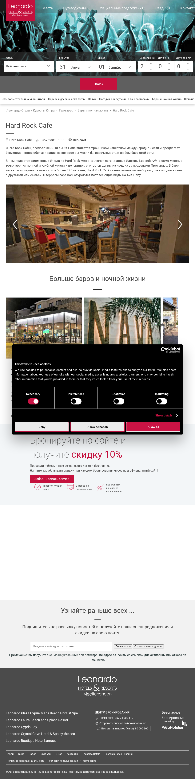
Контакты (72, 754)
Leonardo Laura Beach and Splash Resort (37, 720)
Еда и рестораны (138, 99)
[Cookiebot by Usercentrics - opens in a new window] (163, 350)
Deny (41, 426)
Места (47, 8)
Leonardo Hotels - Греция (119, 754)
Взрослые (148, 57)
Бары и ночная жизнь (166, 99)
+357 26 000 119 (123, 717)
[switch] (76, 401)
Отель (9, 57)
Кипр (21, 754)
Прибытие (63, 57)
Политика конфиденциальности (26, 760)
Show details (164, 415)
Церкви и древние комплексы (66, 99)
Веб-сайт (79, 140)
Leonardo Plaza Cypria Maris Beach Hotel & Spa (42, 713)
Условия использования (63, 760)
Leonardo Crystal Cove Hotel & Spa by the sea (40, 734)
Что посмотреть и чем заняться (23, 99)
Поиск (98, 84)
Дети (163, 57)
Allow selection (97, 426)
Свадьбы (162, 8)
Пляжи (92, 99)
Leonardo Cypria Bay (21, 727)
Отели (10, 754)
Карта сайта (89, 760)
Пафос (32, 754)
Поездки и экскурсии (112, 99)
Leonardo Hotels (91, 754)
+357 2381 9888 (52, 140)
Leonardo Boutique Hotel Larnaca (31, 741)
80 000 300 (141, 728)
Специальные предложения (120, 8)
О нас (59, 754)
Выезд (101, 57)
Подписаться (123, 646)
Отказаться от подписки (148, 646)
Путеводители (74, 8)
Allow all (153, 426)
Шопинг (189, 99)
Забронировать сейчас (51, 479)
